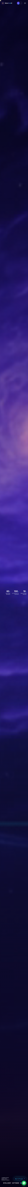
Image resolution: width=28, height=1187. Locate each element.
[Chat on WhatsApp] (24, 1183)
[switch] (19, 3)
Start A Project (19, 1178)
